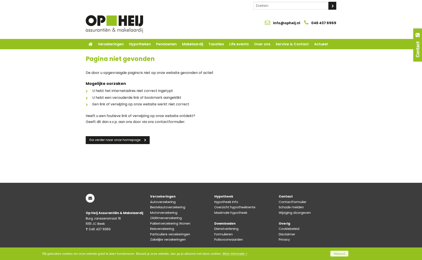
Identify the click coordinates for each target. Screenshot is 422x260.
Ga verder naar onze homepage (115, 140)
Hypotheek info (226, 202)
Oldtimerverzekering (166, 218)
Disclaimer (287, 234)
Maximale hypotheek (230, 213)
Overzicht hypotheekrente (234, 207)
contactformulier (170, 121)
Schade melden (291, 207)
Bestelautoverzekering (167, 207)
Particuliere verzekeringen (170, 234)
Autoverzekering (163, 202)
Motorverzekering (163, 213)
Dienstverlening (226, 229)
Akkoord (339, 253)
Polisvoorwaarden (228, 239)
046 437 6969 (323, 23)
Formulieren (223, 234)
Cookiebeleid (289, 229)
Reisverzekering (162, 229)
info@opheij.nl (286, 23)
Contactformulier (292, 202)
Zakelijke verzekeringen (168, 239)
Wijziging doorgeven (295, 213)
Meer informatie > (235, 253)
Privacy (284, 239)
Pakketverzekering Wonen (170, 223)
